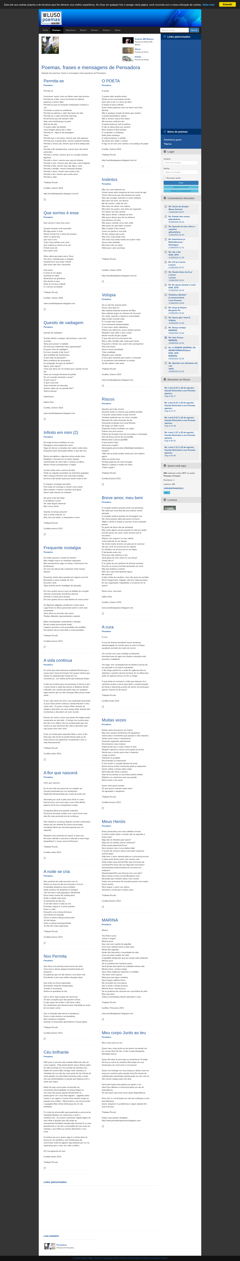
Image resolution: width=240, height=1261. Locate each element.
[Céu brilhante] (45, 1168)
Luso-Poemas (175, 300)
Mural (83, 30)
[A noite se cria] (45, 943)
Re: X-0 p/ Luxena (176, 262)
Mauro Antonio (176, 209)
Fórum (94, 30)
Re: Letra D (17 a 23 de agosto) (179, 388)
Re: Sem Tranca (176, 337)
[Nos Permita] (45, 1039)
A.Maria (172, 320)
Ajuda (84, 1258)
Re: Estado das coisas (179, 216)
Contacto (76, 1258)
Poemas (56, 30)
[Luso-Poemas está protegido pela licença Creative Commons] (170, 508)
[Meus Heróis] (103, 907)
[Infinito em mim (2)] (45, 534)
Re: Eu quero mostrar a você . (182, 285)
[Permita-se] (45, 199)
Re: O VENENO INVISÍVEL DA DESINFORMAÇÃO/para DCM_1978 (181, 350)
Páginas (168, 144)
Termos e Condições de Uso (107, 1258)
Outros (106, 30)
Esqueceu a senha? (181, 187)
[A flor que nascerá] (45, 858)
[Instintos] (103, 281)
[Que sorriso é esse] (45, 309)
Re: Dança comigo (177, 327)
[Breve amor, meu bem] (103, 613)
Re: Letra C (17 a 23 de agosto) (179, 432)
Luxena (172, 265)
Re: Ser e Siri (175, 252)
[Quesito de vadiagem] (45, 419)
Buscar (194, 30)
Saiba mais (208, 4)
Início (45, 30)
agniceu (168, 393)
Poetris (164, 1258)
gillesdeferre (174, 219)
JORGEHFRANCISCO (173, 488)
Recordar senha (173, 178)
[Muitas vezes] (103, 808)
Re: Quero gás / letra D (179, 317)
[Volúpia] (103, 386)
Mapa (90, 1258)
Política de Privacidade (130, 1258)
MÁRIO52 (172, 330)
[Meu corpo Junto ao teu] (103, 1126)
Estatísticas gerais (173, 140)
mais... (166, 493)
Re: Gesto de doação (179, 206)
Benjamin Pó (174, 310)
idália (171, 369)
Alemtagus (173, 245)
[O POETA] (103, 166)
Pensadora (48, 85)
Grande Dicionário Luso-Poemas (180, 390)
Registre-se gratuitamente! (181, 191)
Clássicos (70, 30)
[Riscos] (103, 484)
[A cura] (103, 706)
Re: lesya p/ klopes (177, 307)
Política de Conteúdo (151, 1258)
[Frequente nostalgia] (45, 647)
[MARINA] (103, 1019)
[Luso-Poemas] (59, 18)
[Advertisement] (71, 1207)
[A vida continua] (45, 759)
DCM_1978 (174, 255)
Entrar (118, 30)
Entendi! (227, 4)
